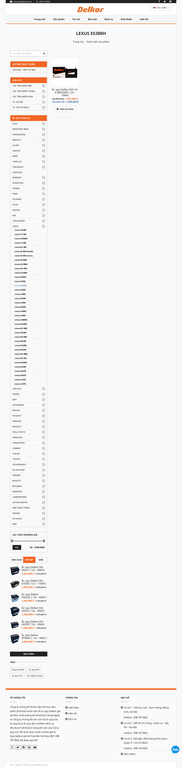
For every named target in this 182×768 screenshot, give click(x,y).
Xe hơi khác (19, 470)
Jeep (14, 399)
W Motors (18, 183)
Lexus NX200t (21, 324)
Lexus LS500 (20, 315)
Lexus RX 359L (21, 268)
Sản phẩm (59, 19)
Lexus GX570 (20, 375)
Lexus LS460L (20, 311)
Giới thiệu (126, 19)
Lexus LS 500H (21, 273)
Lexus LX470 (20, 380)
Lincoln (17, 389)
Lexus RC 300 (20, 247)
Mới (41, 559)
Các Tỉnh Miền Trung (24, 91)
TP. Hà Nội (18, 102)
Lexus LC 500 (20, 243)
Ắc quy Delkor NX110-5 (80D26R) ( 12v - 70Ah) (65, 92)
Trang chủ (40, 19)
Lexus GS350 (20, 307)
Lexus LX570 (20, 384)
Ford (15, 194)
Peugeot (17, 416)
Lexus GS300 (20, 298)
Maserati (17, 491)
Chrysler (17, 172)
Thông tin (71, 697)
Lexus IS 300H (21, 260)
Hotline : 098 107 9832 (136, 717)
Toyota (16, 459)
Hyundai (17, 199)
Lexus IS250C (20, 277)
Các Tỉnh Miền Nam (23, 96)
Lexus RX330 (20, 350)
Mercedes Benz (21, 129)
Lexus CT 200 (20, 234)
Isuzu (15, 204)
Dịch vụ (109, 19)
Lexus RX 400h (21, 354)
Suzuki (16, 454)
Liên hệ (144, 19)
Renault (17, 426)
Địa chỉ (125, 697)
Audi (15, 124)
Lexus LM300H (21, 239)
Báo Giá (92, 19)
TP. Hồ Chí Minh (21, 107)
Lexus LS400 (20, 294)
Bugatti (17, 481)
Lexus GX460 (20, 367)
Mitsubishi (18, 405)
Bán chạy (17, 559)
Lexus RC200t (21, 345)
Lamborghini (20, 497)
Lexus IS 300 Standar (24, 251)
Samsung (17, 437)
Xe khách (17, 519)
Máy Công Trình (21, 508)
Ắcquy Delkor (18, 669)
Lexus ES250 (20, 281)
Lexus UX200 (20, 230)
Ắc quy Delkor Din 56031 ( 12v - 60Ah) (33, 568)
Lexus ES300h (91, 33)
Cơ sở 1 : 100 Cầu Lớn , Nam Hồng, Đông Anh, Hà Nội (146, 709)
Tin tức (76, 19)
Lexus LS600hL (21, 320)
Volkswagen (19, 464)
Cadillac (17, 161)
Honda (16, 188)
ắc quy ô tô (17, 675)
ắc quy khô (34, 669)
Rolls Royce (19, 432)
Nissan (16, 410)
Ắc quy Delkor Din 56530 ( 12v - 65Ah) (33, 623)
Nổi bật (29, 559)
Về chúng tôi (17, 697)
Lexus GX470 (20, 371)
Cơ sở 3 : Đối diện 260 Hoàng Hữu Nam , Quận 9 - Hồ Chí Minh (146, 740)
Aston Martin (20, 502)
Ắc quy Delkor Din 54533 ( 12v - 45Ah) (33, 609)
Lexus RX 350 (20, 358)
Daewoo (17, 177)
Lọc (17, 547)
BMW (15, 156)
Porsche (17, 421)
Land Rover (19, 221)
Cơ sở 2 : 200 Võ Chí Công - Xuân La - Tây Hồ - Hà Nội (146, 725)
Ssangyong (19, 443)
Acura (16, 145)
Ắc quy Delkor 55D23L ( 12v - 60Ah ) (34, 596)
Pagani (16, 513)
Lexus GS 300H (21, 264)
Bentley (17, 140)
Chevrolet (18, 167)
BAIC (15, 524)
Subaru (16, 448)
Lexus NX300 (20, 333)
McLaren (17, 486)
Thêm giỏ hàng (66, 109)
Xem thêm (28, 654)
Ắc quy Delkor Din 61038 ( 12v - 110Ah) (34, 582)
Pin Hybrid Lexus (35, 675)
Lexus (15, 226)
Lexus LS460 (20, 303)
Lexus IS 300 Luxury (24, 256)
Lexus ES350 (20, 290)
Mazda (16, 394)
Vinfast (16, 151)
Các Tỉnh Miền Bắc (22, 86)
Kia (14, 215)
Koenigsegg (19, 134)
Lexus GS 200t (21, 337)
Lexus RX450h (21, 362)
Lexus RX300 (20, 341)
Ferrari (16, 475)
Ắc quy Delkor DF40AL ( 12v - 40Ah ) (34, 636)
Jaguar (16, 210)
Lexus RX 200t (21, 328)
